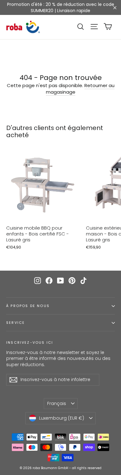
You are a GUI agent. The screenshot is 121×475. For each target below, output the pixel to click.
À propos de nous (28, 306)
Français (56, 403)
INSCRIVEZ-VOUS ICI (29, 342)
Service (15, 322)
